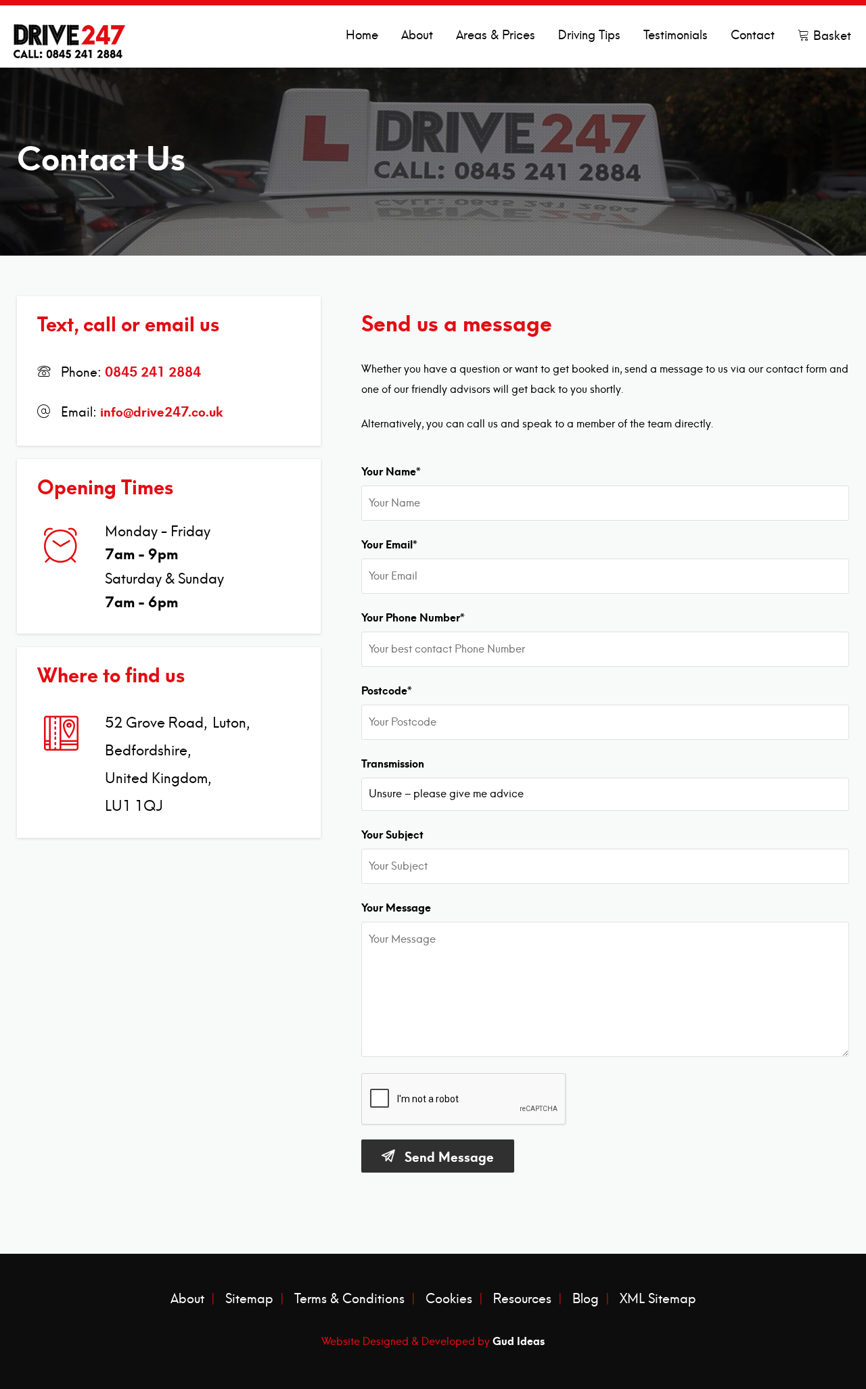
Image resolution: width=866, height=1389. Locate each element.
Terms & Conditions (349, 1299)
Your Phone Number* (413, 616)
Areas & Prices (495, 35)
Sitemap (249, 1299)
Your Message (396, 906)
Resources (522, 1299)
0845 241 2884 (153, 370)
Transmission (392, 762)
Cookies (449, 1299)
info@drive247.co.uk (161, 410)
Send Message (449, 1155)
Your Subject (392, 833)
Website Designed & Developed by (433, 1339)
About (417, 35)
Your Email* (389, 543)
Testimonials (675, 35)
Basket (830, 36)
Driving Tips (589, 35)
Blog (585, 1299)
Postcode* (386, 689)
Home (362, 35)
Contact (753, 35)
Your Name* (391, 470)
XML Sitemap (658, 1299)
